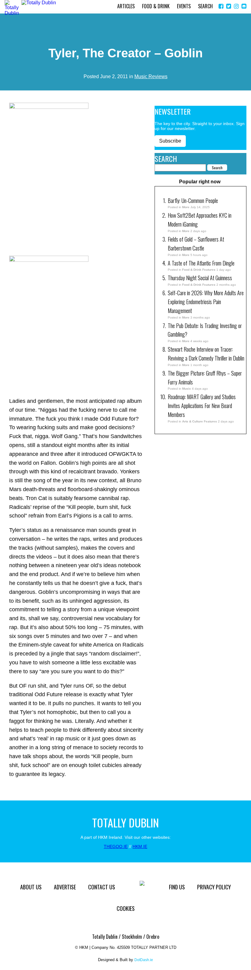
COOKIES (126, 908)
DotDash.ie (143, 960)
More (185, 207)
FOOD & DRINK (156, 6)
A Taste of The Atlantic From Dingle (201, 263)
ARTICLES (126, 6)
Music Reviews (150, 76)
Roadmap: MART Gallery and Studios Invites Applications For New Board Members (202, 405)
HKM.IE (140, 846)
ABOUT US (31, 887)
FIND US (177, 887)
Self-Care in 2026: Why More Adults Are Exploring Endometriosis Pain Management (206, 302)
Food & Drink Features (198, 269)
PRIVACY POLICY (214, 887)
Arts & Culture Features (199, 421)
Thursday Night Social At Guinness (200, 278)
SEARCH (205, 6)
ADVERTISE (65, 887)
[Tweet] (228, 6)
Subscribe (170, 140)
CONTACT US (101, 887)
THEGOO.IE (116, 846)
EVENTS (184, 6)
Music (186, 388)
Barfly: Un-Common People (193, 200)
